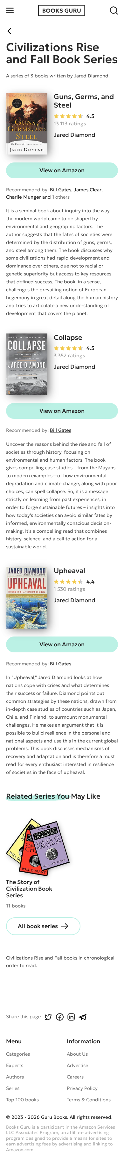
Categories (18, 1054)
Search (114, 10)
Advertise (77, 1065)
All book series (38, 926)
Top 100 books (22, 1100)
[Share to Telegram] (82, 1017)
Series (12, 1088)
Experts (14, 1065)
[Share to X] (48, 1017)
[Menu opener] (10, 10)
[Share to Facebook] (59, 1017)
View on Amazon (62, 170)
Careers (75, 1077)
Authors (15, 1077)
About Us (77, 1054)
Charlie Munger (23, 197)
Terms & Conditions (89, 1100)
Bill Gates (60, 190)
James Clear (87, 190)
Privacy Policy (82, 1088)
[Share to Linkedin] (71, 1017)
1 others (61, 197)
